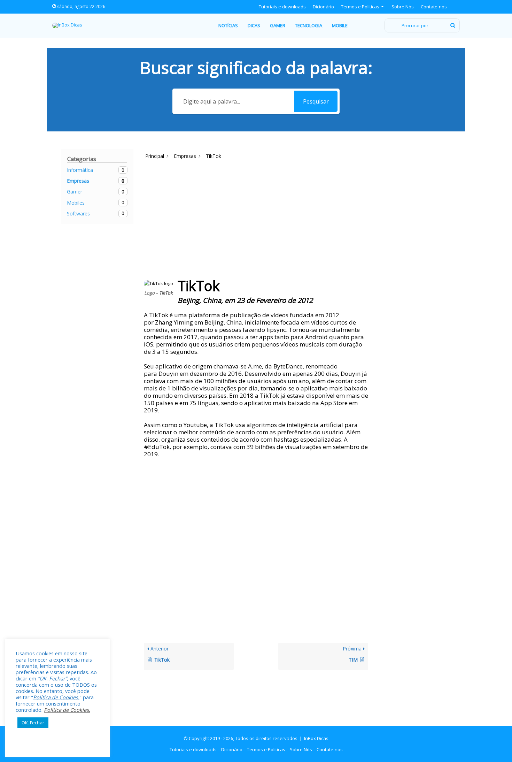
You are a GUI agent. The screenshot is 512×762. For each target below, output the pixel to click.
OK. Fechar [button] (33, 722)
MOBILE (340, 25)
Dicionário (323, 6)
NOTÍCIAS (228, 25)
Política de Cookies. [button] (56, 697)
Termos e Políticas (360, 6)
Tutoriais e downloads (282, 6)
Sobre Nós (402, 6)
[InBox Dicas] (67, 25)
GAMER (277, 25)
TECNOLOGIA (308, 25)
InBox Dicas (316, 738)
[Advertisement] (270, 179)
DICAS (254, 25)
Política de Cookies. (67, 710)
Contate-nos (434, 6)
